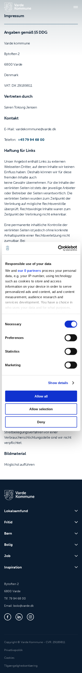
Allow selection (41, 409)
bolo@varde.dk (23, 606)
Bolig (8, 544)
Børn (8, 533)
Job (7, 556)
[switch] (71, 337)
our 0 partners (29, 270)
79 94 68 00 (17, 598)
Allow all (41, 396)
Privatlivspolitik (13, 650)
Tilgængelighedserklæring (21, 665)
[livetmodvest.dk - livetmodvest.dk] (17, 7)
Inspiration (13, 567)
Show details (58, 383)
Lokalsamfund (16, 511)
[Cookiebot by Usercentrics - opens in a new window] (58, 248)
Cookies (9, 657)
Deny (41, 422)
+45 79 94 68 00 (31, 140)
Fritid (8, 522)
